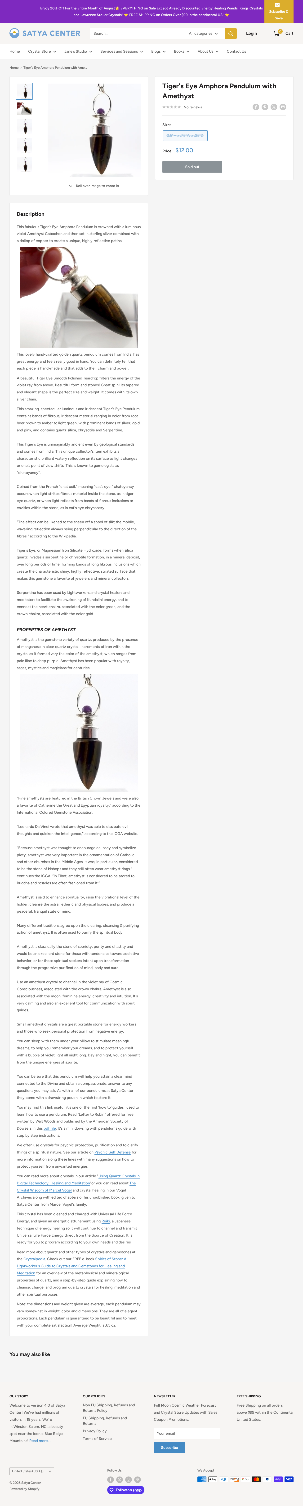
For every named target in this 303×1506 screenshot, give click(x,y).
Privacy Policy (95, 1431)
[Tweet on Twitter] (274, 106)
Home (14, 51)
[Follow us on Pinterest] (137, 1479)
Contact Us (236, 51)
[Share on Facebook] (256, 106)
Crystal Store (39, 51)
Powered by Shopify (24, 1489)
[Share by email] (283, 106)
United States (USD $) (28, 1471)
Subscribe (169, 1447)
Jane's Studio (75, 51)
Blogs (155, 51)
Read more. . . (41, 1440)
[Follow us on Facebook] (110, 1479)
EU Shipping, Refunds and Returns (105, 1420)
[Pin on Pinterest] (265, 106)
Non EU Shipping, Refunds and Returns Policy (109, 1407)
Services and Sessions (119, 51)
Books (179, 51)
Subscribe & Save (278, 14)
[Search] (231, 33)
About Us (205, 51)
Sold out (192, 166)
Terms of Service (97, 1438)
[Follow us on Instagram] (128, 1479)
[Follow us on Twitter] (119, 1479)
